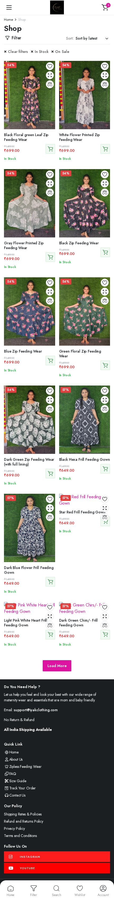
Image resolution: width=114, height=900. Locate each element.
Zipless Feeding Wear (25, 766)
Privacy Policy (14, 828)
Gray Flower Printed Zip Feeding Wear (24, 245)
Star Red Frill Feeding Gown (82, 512)
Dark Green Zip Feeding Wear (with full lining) (29, 462)
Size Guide (17, 781)
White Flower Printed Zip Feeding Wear (79, 137)
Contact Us (17, 795)
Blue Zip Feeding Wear (23, 351)
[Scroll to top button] (105, 876)
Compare (50, 84)
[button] (105, 7)
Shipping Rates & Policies (23, 814)
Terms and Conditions (20, 835)
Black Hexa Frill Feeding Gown (84, 459)
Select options (50, 149)
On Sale (62, 51)
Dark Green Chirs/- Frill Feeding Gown (78, 623)
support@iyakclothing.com (36, 710)
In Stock (42, 51)
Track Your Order (22, 788)
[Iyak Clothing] (57, 7)
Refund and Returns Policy (23, 821)
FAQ (12, 773)
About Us (16, 759)
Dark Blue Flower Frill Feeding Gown (29, 570)
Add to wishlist (50, 66)
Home (8, 19)
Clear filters (18, 51)
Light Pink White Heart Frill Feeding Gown (25, 623)
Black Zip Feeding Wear (79, 243)
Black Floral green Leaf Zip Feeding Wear (26, 137)
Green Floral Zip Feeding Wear (80, 354)
